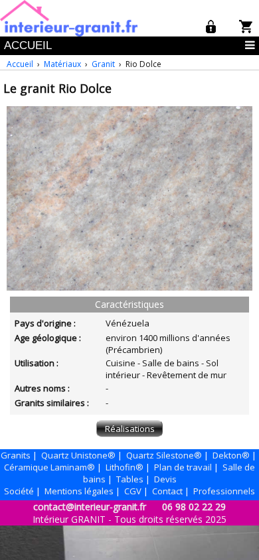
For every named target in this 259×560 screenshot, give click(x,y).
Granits (16, 455)
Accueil (20, 64)
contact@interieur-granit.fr (89, 506)
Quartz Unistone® (78, 455)
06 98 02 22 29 (194, 506)
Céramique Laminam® (49, 467)
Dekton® (231, 455)
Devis (165, 479)
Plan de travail (183, 467)
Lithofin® (124, 467)
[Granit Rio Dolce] (129, 287)
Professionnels (224, 491)
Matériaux (62, 64)
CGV (132, 491)
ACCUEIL (28, 45)
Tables (129, 479)
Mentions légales (79, 491)
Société (19, 491)
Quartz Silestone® (164, 455)
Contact (167, 491)
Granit (103, 64)
